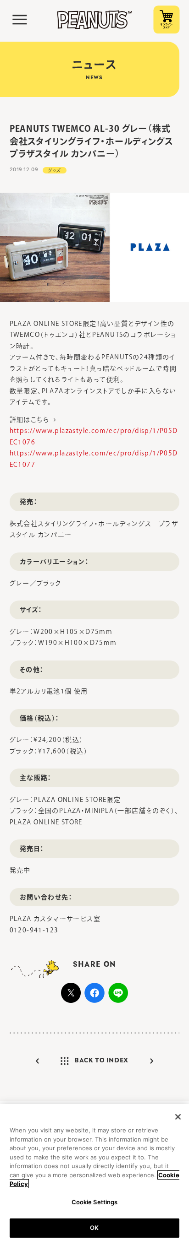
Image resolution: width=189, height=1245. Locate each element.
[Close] (178, 1117)
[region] (94, 1174)
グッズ (54, 170)
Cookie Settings (95, 1202)
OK (94, 1227)
